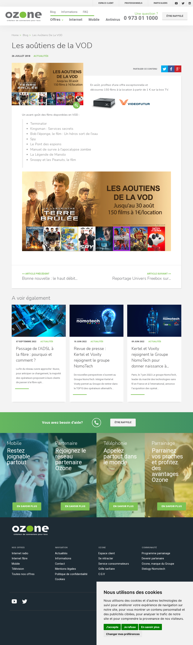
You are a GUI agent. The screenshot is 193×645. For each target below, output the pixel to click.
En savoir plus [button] (150, 627)
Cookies (60, 579)
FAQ (85, 12)
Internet (75, 20)
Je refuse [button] (130, 627)
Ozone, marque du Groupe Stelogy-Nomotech (158, 566)
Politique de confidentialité (71, 574)
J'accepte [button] (112, 627)
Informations (69, 12)
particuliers (160, 3)
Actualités (61, 553)
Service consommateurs (113, 563)
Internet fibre (20, 558)
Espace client (106, 553)
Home (15, 35)
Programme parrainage (156, 553)
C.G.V (101, 574)
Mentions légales (65, 568)
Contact (60, 563)
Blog (53, 12)
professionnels (133, 3)
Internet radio (20, 553)
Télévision (18, 568)
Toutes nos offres (23, 574)
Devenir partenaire (153, 558)
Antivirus (113, 20)
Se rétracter (105, 558)
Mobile (94, 20)
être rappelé (174, 16)
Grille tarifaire (106, 568)
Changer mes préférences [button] (123, 634)
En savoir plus (27, 506)
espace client (105, 3)
